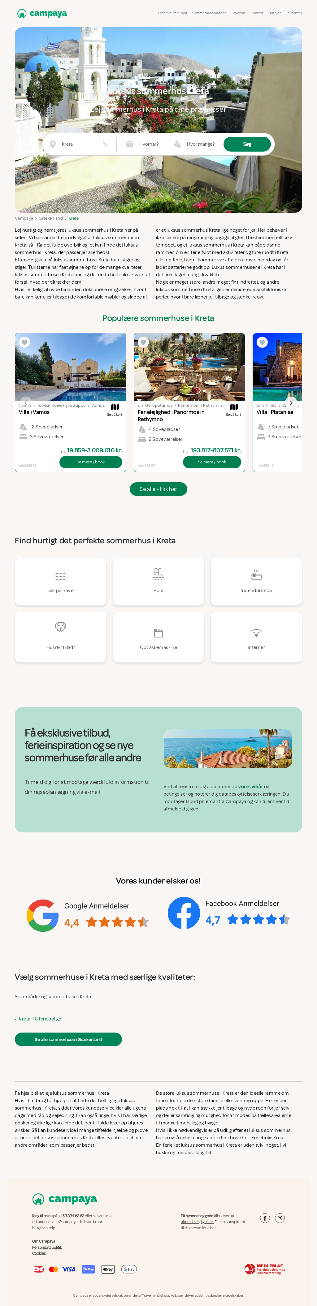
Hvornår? (148, 144)
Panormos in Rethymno (201, 405)
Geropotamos (158, 405)
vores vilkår (250, 787)
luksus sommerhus (269, 1130)
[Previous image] (26, 403)
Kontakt (257, 13)
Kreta (73, 218)
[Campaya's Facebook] (265, 1218)
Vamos (98, 405)
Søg (247, 144)
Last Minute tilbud (172, 13)
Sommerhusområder (209, 13)
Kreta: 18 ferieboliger (41, 1019)
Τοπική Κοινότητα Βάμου (61, 405)
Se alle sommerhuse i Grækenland (68, 1039)
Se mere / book (91, 462)
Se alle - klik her (158, 489)
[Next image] (291, 403)
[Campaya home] (41, 13)
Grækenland (51, 218)
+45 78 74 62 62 (71, 1216)
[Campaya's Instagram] (280, 1218)
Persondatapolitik (47, 1247)
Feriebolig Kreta (267, 1138)
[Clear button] (105, 144)
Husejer (274, 13)
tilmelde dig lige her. (197, 1221)
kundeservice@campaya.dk (59, 1221)
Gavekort (238, 13)
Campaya (24, 218)
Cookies (39, 1253)
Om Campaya (43, 1241)
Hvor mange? (201, 144)
